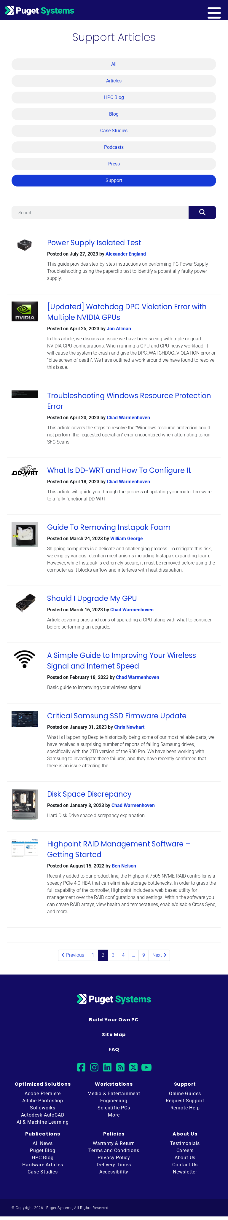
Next (157, 955)
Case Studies (113, 130)
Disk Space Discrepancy (89, 794)
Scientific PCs (114, 1108)
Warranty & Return (114, 1143)
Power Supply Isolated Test (94, 243)
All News (42, 1143)
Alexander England (126, 254)
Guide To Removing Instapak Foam (109, 527)
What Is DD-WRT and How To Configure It (119, 470)
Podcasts (114, 147)
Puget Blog (42, 1150)
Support (114, 180)
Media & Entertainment (113, 1093)
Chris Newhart (129, 727)
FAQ (114, 1049)
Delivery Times (114, 1165)
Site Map (114, 1034)
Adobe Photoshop (42, 1100)
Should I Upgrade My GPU (92, 598)
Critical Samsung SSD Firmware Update (116, 716)
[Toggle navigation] (224, 10)
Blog (114, 114)
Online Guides (185, 1093)
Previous (74, 955)
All (114, 64)
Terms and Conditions (113, 1150)
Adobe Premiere (43, 1093)
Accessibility (113, 1172)
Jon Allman (119, 328)
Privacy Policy (114, 1157)
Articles (114, 81)
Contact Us (184, 1165)
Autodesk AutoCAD (43, 1115)
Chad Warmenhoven (128, 417)
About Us (185, 1157)
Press (114, 164)
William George (126, 538)
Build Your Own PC (114, 1019)
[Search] (202, 212)
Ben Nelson (124, 866)
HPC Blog (114, 97)
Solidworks (42, 1108)
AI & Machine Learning (43, 1122)
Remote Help (185, 1108)
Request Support (185, 1100)
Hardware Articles (42, 1165)
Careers (185, 1150)
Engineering (113, 1100)
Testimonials (185, 1143)
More (113, 1115)
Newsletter (185, 1172)
